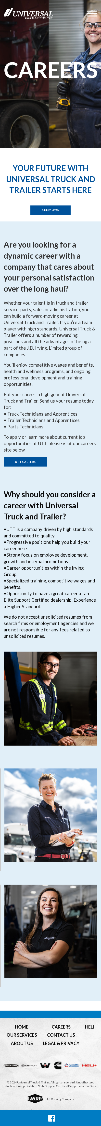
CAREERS (61, 1027)
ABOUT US (22, 1043)
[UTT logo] (45, 13)
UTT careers (25, 462)
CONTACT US (61, 1035)
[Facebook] (51, 1118)
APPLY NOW (50, 210)
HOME (21, 1027)
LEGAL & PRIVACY (61, 1043)
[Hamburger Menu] (92, 13)
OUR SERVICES (22, 1035)
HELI (89, 1027)
